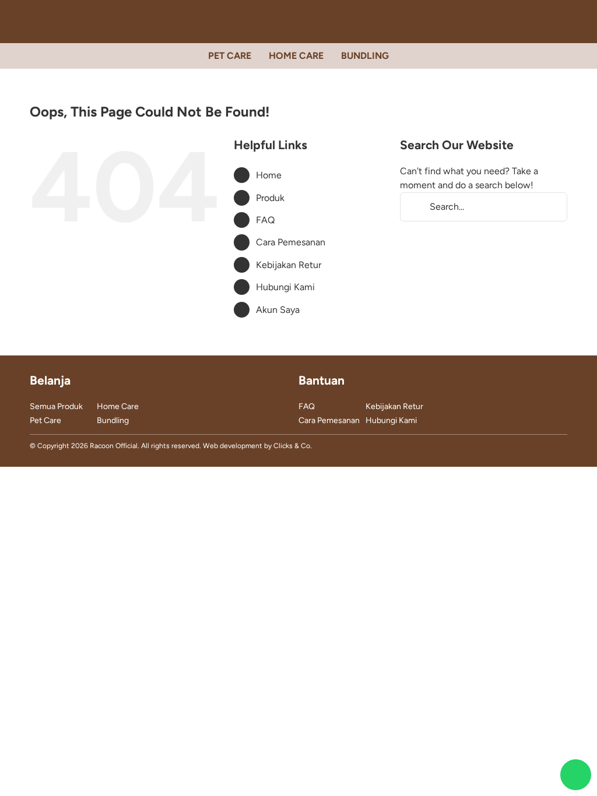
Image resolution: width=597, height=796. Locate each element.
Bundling (113, 420)
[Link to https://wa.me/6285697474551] (575, 774)
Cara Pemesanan (290, 242)
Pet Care (45, 420)
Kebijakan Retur (288, 264)
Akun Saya (278, 309)
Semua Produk (56, 406)
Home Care (118, 406)
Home (269, 175)
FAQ (265, 220)
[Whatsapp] (562, 447)
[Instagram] (526, 447)
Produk (270, 197)
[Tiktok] (544, 447)
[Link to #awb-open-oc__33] (34, 21)
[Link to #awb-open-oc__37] (541, 21)
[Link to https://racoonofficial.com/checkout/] (562, 21)
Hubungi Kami (285, 287)
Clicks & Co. (292, 446)
